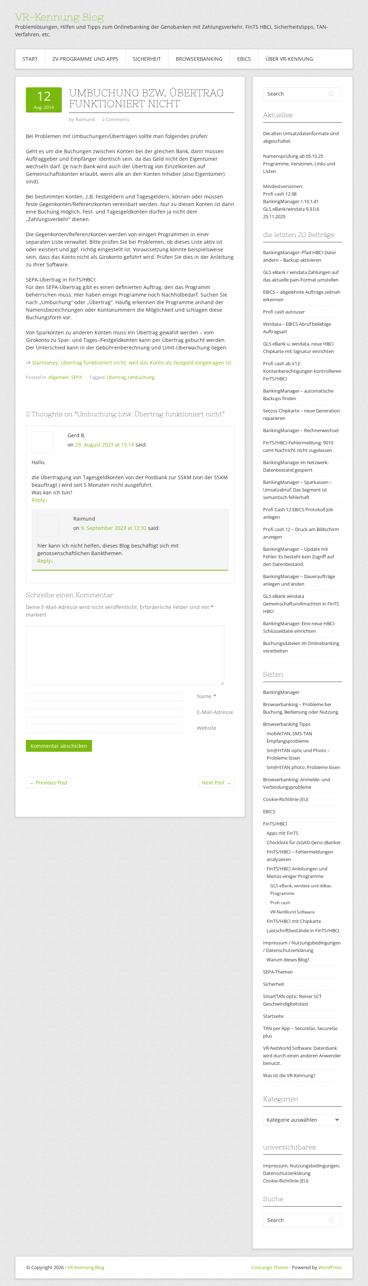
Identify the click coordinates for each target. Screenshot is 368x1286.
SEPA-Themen (278, 972)
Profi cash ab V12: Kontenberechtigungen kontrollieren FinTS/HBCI (302, 371)
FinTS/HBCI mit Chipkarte (294, 921)
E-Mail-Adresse (215, 712)
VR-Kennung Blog (59, 17)
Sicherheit (147, 58)
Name (204, 696)
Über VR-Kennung (289, 58)
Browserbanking (199, 58)
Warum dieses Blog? (288, 959)
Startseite (273, 1016)
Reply (39, 499)
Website (206, 727)
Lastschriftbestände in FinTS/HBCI (303, 930)
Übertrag (116, 377)
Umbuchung (141, 377)
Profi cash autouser (284, 311)
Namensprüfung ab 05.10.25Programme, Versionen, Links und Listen (299, 163)
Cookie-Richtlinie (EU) (285, 799)
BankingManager (281, 692)
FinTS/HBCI (275, 823)
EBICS (244, 58)
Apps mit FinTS (282, 833)
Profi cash (280, 903)
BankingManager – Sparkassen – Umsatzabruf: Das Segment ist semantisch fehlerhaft (297, 489)
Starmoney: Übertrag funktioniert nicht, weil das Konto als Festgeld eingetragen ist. (132, 362)
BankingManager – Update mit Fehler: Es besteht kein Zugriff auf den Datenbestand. (298, 556)
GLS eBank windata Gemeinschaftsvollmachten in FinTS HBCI (301, 603)
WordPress (330, 1267)
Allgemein (58, 377)
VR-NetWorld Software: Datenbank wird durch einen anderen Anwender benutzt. (302, 1055)
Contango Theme (269, 1267)
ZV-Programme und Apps (85, 58)
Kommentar (198, 629)
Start (30, 58)
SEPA (76, 377)
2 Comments (115, 119)
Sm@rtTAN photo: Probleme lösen (303, 767)
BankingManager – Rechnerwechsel (301, 430)
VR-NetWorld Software (292, 912)
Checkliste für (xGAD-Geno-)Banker (304, 842)
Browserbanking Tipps (286, 724)
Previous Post (48, 782)
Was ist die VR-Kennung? (289, 1075)
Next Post (216, 782)
